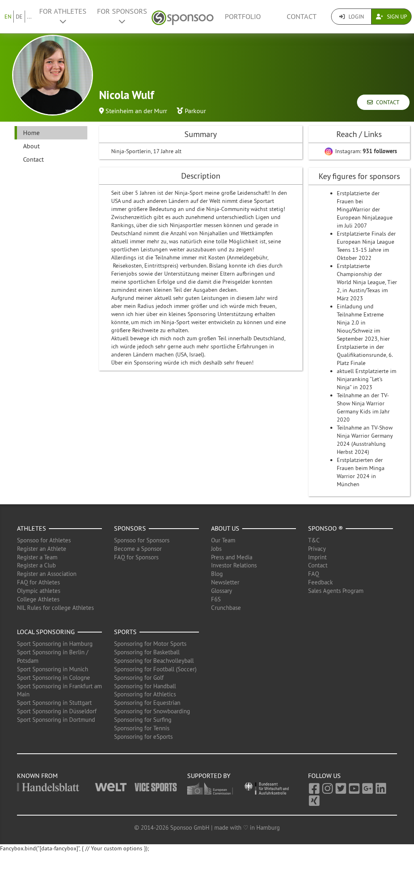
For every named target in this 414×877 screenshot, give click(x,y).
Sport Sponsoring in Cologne (53, 677)
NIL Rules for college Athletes (55, 607)
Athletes (31, 528)
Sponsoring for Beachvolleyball (154, 660)
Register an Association (46, 574)
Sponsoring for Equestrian (147, 702)
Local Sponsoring (46, 632)
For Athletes (63, 11)
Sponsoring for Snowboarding (152, 711)
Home (31, 133)
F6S (216, 599)
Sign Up (396, 16)
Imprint (317, 557)
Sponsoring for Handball (145, 686)
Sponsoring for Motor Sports (150, 643)
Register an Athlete (41, 548)
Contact (302, 16)
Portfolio (243, 16)
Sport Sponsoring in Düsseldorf (57, 711)
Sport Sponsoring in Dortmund (56, 719)
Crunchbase (226, 607)
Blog (217, 574)
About (31, 146)
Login (355, 16)
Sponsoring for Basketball (147, 652)
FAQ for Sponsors (136, 557)
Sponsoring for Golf (139, 677)
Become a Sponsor (138, 548)
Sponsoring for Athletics (145, 694)
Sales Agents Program (335, 591)
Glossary (221, 591)
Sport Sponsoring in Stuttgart (54, 702)
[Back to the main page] (182, 16)
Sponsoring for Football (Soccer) (155, 669)
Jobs (216, 548)
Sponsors (130, 528)
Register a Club (36, 565)
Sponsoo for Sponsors (141, 540)
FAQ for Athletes (38, 582)
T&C (314, 540)
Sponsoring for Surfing (142, 719)
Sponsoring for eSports (143, 736)
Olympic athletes (38, 591)
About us (225, 528)
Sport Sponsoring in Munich (52, 669)
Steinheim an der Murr (136, 111)
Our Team (223, 540)
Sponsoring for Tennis (141, 728)
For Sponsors (122, 11)
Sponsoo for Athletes (44, 540)
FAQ (313, 574)
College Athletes (38, 599)
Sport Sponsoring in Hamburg (55, 643)
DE (19, 16)
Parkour (195, 111)
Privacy (317, 548)
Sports (125, 632)
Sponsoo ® (325, 528)
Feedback (320, 582)
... (29, 16)
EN (7, 16)
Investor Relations (234, 565)
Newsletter (225, 582)
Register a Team (37, 557)
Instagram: (365, 151)
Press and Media (231, 557)
